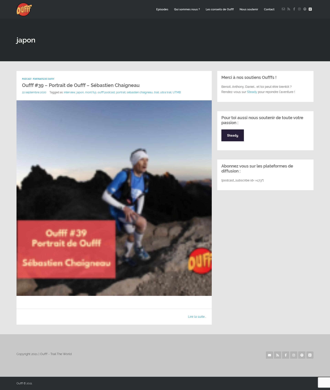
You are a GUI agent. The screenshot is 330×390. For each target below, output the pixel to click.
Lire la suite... (197, 316)
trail (156, 92)
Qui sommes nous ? (187, 9)
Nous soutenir (249, 9)
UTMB (177, 92)
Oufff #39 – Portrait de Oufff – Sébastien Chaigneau (81, 85)
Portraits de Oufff (43, 79)
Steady (252, 92)
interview (69, 92)
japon (80, 92)
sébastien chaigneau (140, 92)
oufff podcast (106, 92)
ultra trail (165, 92)
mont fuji (90, 92)
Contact (269, 9)
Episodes (162, 9)
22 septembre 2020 (34, 92)
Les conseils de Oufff (220, 9)
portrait (120, 92)
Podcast (26, 79)
